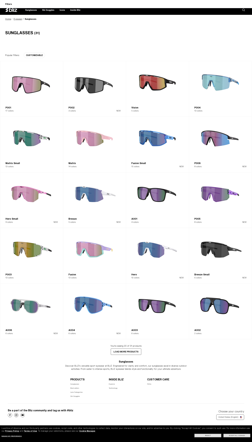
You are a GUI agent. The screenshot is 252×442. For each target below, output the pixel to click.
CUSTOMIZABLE (34, 55)
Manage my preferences (12, 436)
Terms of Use (30, 431)
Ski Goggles (48, 10)
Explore (112, 384)
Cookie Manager (87, 431)
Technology (113, 388)
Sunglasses (31, 10)
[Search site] (243, 10)
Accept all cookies (237, 435)
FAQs (149, 384)
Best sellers (74, 388)
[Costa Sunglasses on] (10, 415)
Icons (62, 10)
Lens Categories (76, 392)
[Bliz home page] (13, 10)
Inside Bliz (75, 10)
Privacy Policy (12, 431)
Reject (208, 435)
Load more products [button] (126, 352)
